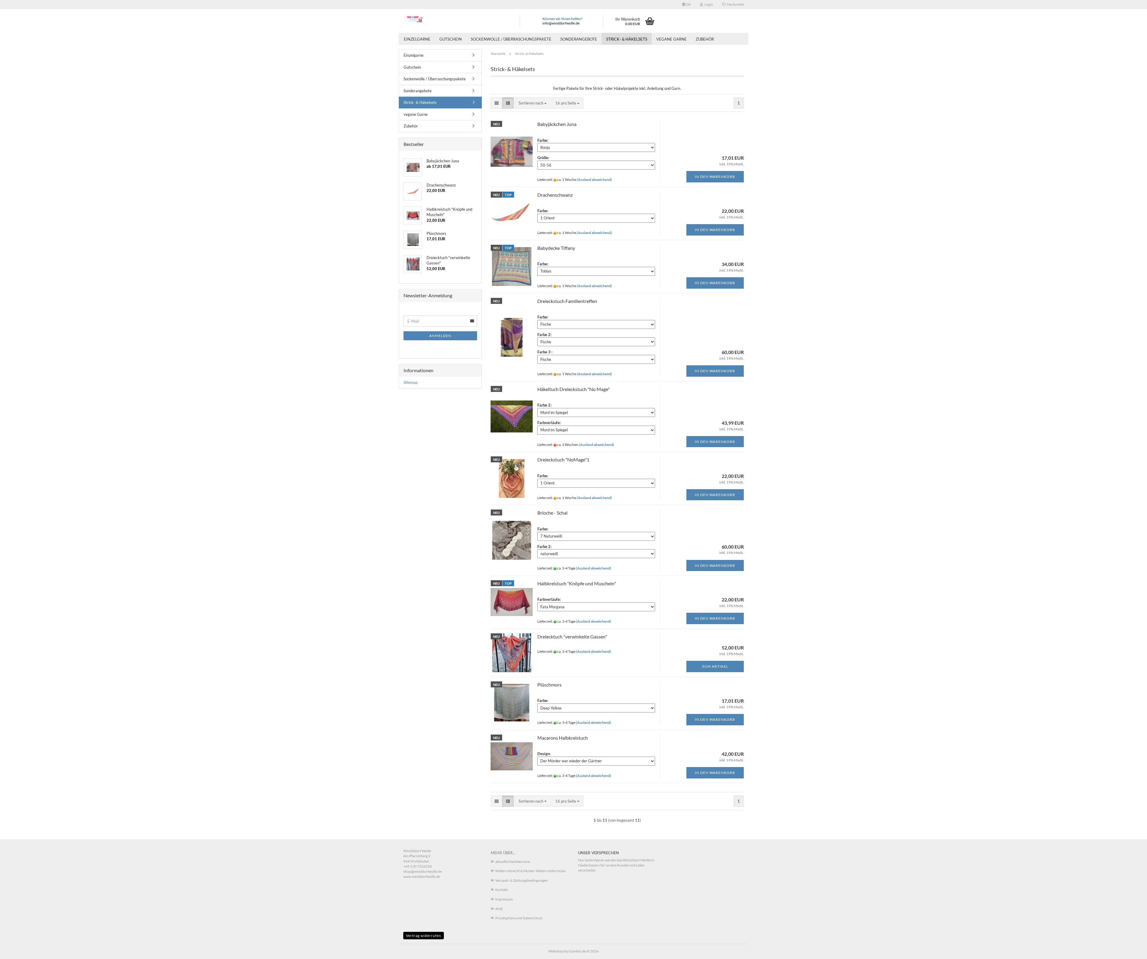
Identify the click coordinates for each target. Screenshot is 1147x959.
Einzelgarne (417, 39)
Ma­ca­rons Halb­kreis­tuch (562, 738)
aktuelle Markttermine (512, 861)
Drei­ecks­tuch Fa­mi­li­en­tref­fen (567, 301)
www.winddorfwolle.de (421, 876)
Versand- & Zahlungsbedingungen (521, 880)
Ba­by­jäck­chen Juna (556, 124)
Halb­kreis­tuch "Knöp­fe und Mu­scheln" (576, 583)
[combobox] (533, 103)
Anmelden (440, 335)
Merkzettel (735, 4)
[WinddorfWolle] (457, 19)
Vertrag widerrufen (423, 935)
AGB (499, 908)
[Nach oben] (1131, 950)
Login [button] (708, 4)
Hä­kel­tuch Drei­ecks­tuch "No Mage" (573, 389)
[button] (686, 4)
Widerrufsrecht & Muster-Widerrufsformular (530, 871)
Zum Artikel (715, 666)
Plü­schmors (549, 684)
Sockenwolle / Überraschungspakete (511, 39)
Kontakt (501, 889)
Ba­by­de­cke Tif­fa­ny (556, 248)
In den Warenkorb (715, 176)
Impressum (504, 899)
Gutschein (450, 39)
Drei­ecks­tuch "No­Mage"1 (563, 459)
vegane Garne (671, 39)
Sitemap (411, 382)
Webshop (556, 951)
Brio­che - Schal (552, 512)
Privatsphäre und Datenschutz (519, 918)
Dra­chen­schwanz (555, 195)
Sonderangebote (578, 39)
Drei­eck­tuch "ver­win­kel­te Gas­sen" (572, 636)
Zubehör (705, 39)
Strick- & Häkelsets (626, 39)
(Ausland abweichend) (594, 179)
